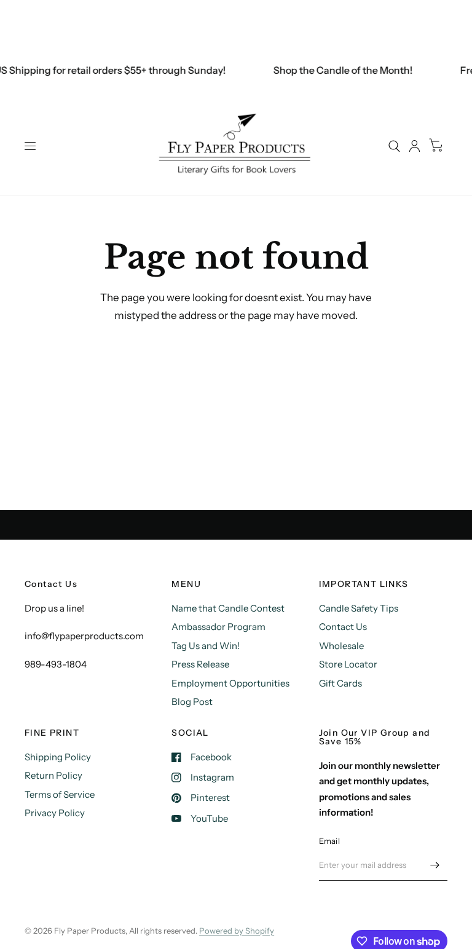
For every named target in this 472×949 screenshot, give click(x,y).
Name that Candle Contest (228, 608)
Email (329, 841)
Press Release (200, 664)
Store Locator (348, 664)
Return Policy (53, 775)
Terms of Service (60, 794)
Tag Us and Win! (205, 646)
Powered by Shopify (236, 930)
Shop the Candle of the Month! (339, 70)
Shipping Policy (58, 757)
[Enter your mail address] (435, 865)
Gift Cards (340, 683)
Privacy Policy (55, 813)
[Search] (394, 146)
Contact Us (343, 626)
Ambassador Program (218, 626)
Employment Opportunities (230, 683)
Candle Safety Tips (358, 608)
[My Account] (414, 146)
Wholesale (341, 646)
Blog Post (192, 701)
